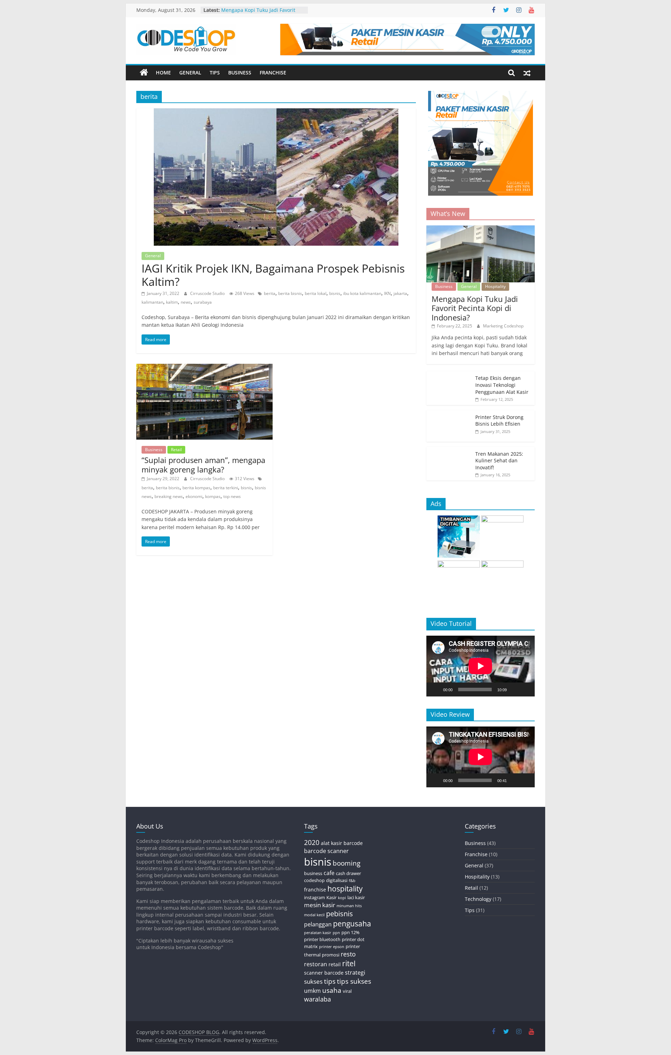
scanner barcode (324, 972)
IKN (387, 293)
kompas (213, 496)
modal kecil (314, 914)
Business (239, 72)
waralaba (317, 999)
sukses (313, 981)
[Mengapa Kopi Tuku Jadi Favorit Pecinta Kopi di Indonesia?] (480, 229)
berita (269, 293)
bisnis (334, 293)
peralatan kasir (317, 932)
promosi (330, 955)
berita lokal (315, 293)
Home (163, 72)
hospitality (345, 889)
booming (346, 863)
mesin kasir (319, 905)
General (190, 72)
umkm (312, 991)
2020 (311, 842)
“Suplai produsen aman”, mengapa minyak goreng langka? (203, 464)
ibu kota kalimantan (362, 293)
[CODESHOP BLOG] (144, 72)
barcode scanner (326, 851)
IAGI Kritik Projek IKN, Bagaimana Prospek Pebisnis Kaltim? (273, 275)
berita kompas (196, 488)
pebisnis (339, 913)
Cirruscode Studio (208, 293)
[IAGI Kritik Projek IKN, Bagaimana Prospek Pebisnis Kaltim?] (276, 112)
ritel (348, 963)
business (313, 873)
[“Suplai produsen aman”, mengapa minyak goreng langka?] (204, 368)
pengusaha (352, 923)
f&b (352, 880)
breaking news (168, 496)
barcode (353, 843)
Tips (215, 72)
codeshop (314, 880)
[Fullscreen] (525, 689)
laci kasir (356, 897)
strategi (355, 972)
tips (330, 981)
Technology (478, 899)
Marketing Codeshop (503, 326)
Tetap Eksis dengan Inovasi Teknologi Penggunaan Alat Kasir (501, 385)
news (186, 302)
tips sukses (354, 981)
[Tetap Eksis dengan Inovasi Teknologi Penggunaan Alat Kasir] (449, 374)
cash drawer (348, 873)
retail (335, 964)
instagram (314, 897)
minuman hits (349, 905)
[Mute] (514, 689)
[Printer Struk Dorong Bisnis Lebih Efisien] (449, 414)
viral (347, 991)
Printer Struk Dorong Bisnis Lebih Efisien (499, 420)
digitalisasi (336, 880)
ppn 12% (350, 932)
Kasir (331, 897)
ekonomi (194, 496)
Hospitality (495, 286)
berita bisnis (290, 293)
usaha (331, 990)
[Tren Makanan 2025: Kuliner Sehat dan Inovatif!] (449, 450)
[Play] (435, 689)
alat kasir (331, 843)
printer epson (331, 946)
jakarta (400, 293)
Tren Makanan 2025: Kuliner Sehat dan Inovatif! (499, 460)
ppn (336, 932)
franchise (315, 889)
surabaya (203, 302)
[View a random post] (527, 72)
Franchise (273, 72)
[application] (480, 666)
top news (232, 496)
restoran (315, 964)
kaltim (172, 302)
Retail (176, 450)
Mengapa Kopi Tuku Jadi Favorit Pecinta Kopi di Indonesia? (258, 13)
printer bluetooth (322, 939)
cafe (329, 873)
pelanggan (318, 924)
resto (348, 954)
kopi (342, 897)
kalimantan (152, 302)
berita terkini (225, 488)
